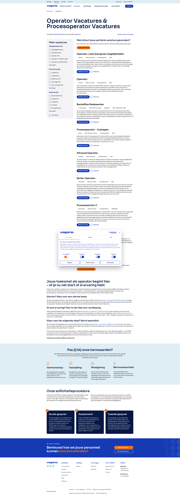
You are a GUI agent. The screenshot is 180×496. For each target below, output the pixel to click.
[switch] (82, 257)
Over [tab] (111, 237)
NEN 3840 (93, 469)
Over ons (70, 1)
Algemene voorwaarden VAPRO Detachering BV (81, 493)
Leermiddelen (115, 6)
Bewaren (96, 71)
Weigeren (70, 262)
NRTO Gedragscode (101, 493)
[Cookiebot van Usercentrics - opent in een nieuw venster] (110, 233)
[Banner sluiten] (119, 232)
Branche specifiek (66, 472)
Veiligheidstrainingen (101, 6)
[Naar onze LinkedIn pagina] (48, 466)
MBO (62, 478)
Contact (129, 6)
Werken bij (109, 469)
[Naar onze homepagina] (52, 6)
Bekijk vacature (83, 71)
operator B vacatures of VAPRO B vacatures (97, 311)
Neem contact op (123, 447)
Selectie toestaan (90, 262)
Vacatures (77, 6)
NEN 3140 (93, 466)
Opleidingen (87, 6)
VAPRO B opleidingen (123, 313)
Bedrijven (49, 1)
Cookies (89, 489)
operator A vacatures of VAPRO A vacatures (114, 300)
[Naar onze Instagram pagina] (51, 466)
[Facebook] (53, 466)
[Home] (52, 463)
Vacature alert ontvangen (86, 269)
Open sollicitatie (83, 47)
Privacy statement (80, 489)
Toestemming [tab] (69, 237)
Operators (56, 1)
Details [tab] (90, 237)
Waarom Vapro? (110, 466)
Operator (63, 469)
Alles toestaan (110, 262)
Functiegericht (65, 466)
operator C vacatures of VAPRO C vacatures (106, 324)
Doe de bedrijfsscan (123, 451)
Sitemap (71, 489)
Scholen (64, 1)
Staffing (78, 466)
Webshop (64, 481)
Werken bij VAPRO (65, 6)
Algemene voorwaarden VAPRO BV (102, 489)
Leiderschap (64, 475)
